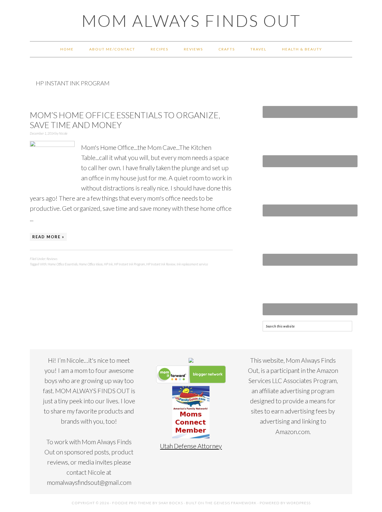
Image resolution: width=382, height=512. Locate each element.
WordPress (298, 503)
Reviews (52, 259)
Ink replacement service (192, 264)
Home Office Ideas (91, 264)
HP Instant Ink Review (160, 264)
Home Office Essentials (63, 264)
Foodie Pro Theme (132, 503)
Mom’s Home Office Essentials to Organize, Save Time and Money (125, 120)
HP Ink (108, 264)
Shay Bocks (170, 503)
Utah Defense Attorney (191, 446)
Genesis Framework (235, 503)
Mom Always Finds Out (191, 20)
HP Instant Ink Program (129, 264)
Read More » (48, 236)
